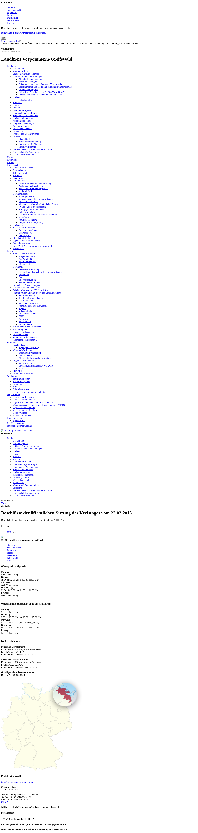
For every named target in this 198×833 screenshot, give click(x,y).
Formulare (17, 175)
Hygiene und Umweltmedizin (32, 207)
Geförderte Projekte (22, 110)
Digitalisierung (13, 394)
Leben (10, 251)
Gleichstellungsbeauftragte (25, 113)
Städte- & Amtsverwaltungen (26, 74)
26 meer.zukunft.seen (22, 415)
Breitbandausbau (20, 345)
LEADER (17, 371)
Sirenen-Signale (20, 329)
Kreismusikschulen (27, 313)
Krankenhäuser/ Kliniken (30, 282)
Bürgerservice (13, 165)
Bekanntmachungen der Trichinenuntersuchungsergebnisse (45, 87)
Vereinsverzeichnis (27, 147)
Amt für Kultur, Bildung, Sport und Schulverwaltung (37, 293)
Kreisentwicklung (27, 363)
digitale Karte (19, 420)
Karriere (10, 162)
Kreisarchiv (18, 225)
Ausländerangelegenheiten (31, 186)
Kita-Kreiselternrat (27, 261)
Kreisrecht (17, 102)
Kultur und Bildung (28, 295)
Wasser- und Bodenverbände (26, 134)
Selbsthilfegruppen (27, 280)
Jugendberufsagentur (22, 243)
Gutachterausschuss (28, 230)
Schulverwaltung (26, 300)
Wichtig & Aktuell (27, 196)
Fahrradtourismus (21, 389)
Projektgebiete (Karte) (29, 347)
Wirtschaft (11, 342)
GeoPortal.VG (25, 233)
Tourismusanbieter (21, 379)
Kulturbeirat (24, 319)
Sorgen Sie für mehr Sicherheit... (28, 326)
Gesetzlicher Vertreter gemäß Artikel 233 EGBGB (42, 94)
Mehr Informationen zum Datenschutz (18, 46)
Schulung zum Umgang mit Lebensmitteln (38, 214)
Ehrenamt (17, 136)
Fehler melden (13, 20)
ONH (21, 316)
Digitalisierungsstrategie (24, 399)
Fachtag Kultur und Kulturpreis (33, 306)
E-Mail (4, 802)
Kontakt (10, 23)
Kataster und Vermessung (24, 227)
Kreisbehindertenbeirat (23, 118)
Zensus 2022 (18, 248)
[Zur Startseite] (16, 430)
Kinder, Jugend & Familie (24, 253)
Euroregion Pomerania (23, 373)
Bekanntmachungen (28, 81)
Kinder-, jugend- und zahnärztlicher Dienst (38, 204)
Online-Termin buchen (23, 167)
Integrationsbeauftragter (23, 123)
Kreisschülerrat (25, 324)
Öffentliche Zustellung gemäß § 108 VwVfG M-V (42, 92)
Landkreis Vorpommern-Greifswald (17, 782)
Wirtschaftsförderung (22, 350)
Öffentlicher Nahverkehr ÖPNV (27, 287)
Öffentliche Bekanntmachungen (27, 76)
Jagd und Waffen (26, 191)
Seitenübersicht (14, 10)
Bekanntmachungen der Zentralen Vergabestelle (40, 84)
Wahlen (16, 107)
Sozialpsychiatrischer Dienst (31, 209)
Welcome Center (20, 334)
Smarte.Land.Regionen (23, 397)
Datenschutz (12, 18)
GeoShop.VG (25, 235)
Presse (10, 15)
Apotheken (24, 274)
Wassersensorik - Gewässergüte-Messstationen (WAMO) (39, 405)
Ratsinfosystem (25, 100)
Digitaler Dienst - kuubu (24, 407)
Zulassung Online (21, 126)
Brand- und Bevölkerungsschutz (33, 188)
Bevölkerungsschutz (16, 423)
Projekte (22, 308)
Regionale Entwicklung (23, 360)
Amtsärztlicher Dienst (28, 201)
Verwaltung (24, 217)
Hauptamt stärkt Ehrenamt (30, 144)
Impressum (12, 12)
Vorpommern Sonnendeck (25, 337)
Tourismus (12, 376)
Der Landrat (18, 68)
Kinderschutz (25, 264)
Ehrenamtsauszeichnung (30, 141)
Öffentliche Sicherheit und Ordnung (35, 183)
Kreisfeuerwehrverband (23, 332)
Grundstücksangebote (28, 89)
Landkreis (11, 66)
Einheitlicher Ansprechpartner (26, 285)
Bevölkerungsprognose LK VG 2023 (36, 366)
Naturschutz (18, 131)
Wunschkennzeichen (22, 128)
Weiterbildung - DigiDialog (25, 410)
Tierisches (17, 386)
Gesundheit (18, 266)
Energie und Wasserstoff (30, 353)
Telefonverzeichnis (21, 173)
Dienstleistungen (20, 170)
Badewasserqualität (21, 381)
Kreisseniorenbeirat (21, 120)
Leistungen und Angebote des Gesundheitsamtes (41, 272)
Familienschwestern (28, 220)
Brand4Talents (25, 355)
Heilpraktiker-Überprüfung (31, 222)
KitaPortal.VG (25, 259)
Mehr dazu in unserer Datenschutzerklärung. (23, 33)
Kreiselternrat (25, 321)
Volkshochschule (26, 311)
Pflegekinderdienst (27, 256)
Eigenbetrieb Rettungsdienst (25, 238)
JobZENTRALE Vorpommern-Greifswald (32, 246)
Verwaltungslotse (20, 71)
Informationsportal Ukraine (19, 426)
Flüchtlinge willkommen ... (25, 340)
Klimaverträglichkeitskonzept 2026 (35, 358)
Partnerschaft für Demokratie (26, 152)
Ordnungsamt (19, 180)
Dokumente (18, 178)
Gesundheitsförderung (29, 269)
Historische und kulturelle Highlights (29, 392)
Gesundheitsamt (20, 193)
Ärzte (21, 277)
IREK (21, 368)
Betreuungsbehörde (27, 212)
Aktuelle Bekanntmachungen (32, 79)
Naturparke (18, 384)
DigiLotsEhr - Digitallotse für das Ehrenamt (33, 402)
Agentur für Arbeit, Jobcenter (26, 240)
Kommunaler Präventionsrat (25, 115)
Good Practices (20, 413)
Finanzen (17, 105)
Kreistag (16, 97)
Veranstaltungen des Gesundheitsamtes (36, 199)
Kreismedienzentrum (28, 303)
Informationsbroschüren (23, 154)
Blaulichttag (24, 139)
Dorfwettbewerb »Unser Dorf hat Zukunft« (32, 149)
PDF (9, 532)
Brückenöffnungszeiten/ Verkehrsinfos (30, 290)
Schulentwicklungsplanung (31, 298)
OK (3, 38)
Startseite (11, 7)
